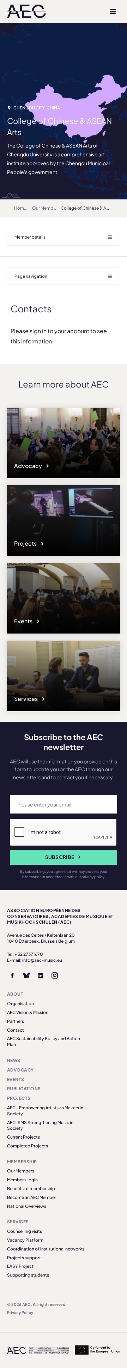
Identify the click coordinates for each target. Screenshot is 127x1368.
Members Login (22, 1179)
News (13, 1060)
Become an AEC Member (31, 1197)
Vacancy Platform (25, 1240)
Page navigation (30, 276)
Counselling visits (24, 1231)
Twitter (26, 975)
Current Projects (23, 1137)
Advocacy (28, 465)
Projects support (24, 1257)
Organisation (20, 1003)
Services (26, 698)
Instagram (54, 975)
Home (20, 208)
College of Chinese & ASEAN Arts (93, 208)
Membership (22, 1161)
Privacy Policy (20, 1312)
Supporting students (28, 1275)
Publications (24, 1088)
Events (24, 621)
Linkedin (40, 975)
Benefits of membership (31, 1188)
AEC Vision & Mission (27, 1012)
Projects (26, 543)
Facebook (12, 975)
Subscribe (59, 857)
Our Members (45, 208)
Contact (15, 1030)
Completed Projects (27, 1145)
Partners (15, 1021)
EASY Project (20, 1266)
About (15, 994)
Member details (30, 237)
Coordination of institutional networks (45, 1249)
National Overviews (26, 1206)
